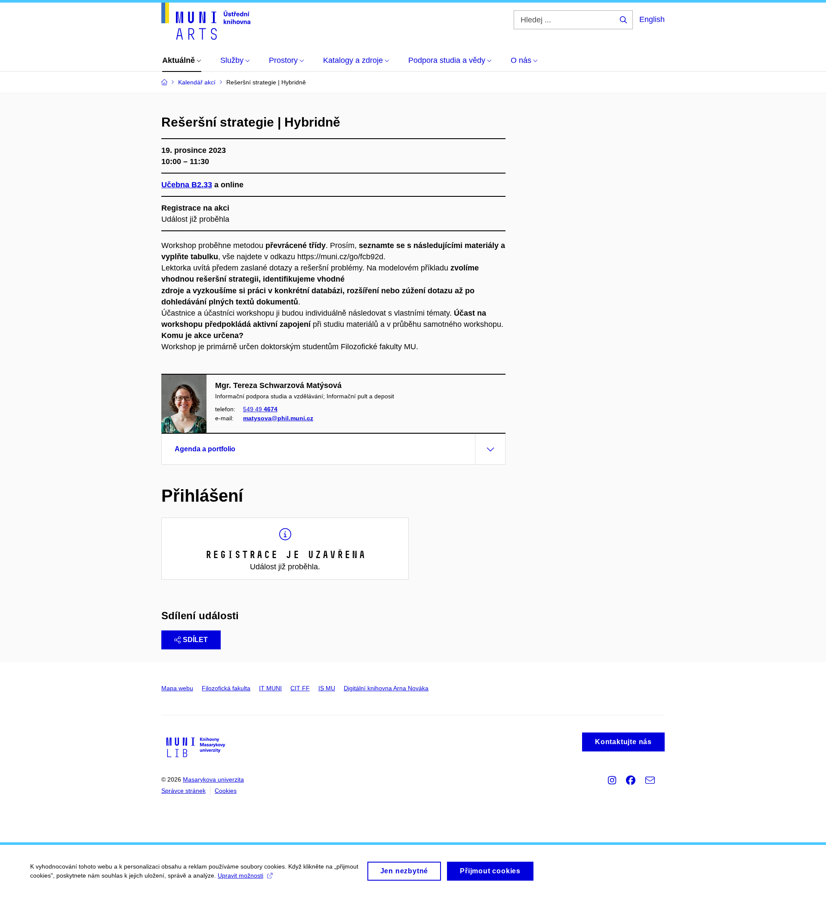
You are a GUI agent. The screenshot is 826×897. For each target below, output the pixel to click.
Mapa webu (177, 688)
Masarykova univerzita (213, 779)
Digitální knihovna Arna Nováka (386, 688)
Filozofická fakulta (226, 688)
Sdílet (195, 639)
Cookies (226, 790)
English (652, 19)
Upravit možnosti (240, 875)
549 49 (260, 409)
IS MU (326, 688)
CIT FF (300, 688)
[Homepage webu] (205, 21)
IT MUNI (270, 688)
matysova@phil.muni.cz (278, 418)
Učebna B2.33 (186, 184)
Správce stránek (183, 790)
